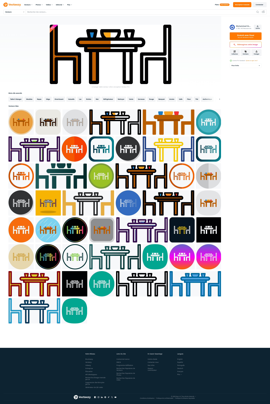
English (180, 359)
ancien (171, 99)
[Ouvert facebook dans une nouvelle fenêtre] (95, 397)
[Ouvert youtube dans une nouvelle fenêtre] (115, 397)
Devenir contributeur (152, 369)
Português (181, 365)
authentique (207, 99)
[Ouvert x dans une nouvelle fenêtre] (112, 397)
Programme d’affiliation (124, 365)
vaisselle (71, 99)
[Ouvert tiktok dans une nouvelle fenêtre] (108, 397)
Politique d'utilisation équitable (185, 398)
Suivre (258, 28)
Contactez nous (153, 362)
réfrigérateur (108, 99)
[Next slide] (217, 99)
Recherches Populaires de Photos (125, 374)
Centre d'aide (152, 359)
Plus (68, 5)
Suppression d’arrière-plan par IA (94, 383)
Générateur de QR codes (94, 387)
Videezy (88, 365)
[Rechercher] (257, 12)
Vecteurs (27, 5)
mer (97, 99)
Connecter (259, 5)
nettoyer (121, 99)
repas (39, 99)
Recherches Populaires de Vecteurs (125, 369)
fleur (189, 99)
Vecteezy (88, 362)
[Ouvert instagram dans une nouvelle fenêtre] (98, 397)
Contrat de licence (122, 359)
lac (80, 99)
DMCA (118, 362)
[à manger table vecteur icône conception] (21, 122)
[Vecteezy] (12, 5)
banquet (161, 99)
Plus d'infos (235, 65)
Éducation (89, 371)
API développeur (91, 374)
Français (180, 371)
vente (131, 99)
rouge (151, 99)
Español (180, 362)
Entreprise (89, 368)
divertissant (59, 99)
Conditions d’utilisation (147, 398)
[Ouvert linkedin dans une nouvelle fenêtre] (102, 397)
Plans (217, 5)
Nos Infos (151, 365)
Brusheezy (89, 359)
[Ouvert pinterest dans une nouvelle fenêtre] (105, 397)
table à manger (16, 99)
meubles (29, 99)
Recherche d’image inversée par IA (95, 378)
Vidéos (48, 5)
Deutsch (180, 368)
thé (196, 99)
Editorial (59, 5)
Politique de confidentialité (164, 398)
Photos (38, 5)
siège (48, 99)
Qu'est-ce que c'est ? (252, 60)
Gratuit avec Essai (245, 36)
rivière (88, 99)
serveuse (141, 99)
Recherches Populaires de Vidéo (125, 379)
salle (180, 99)
